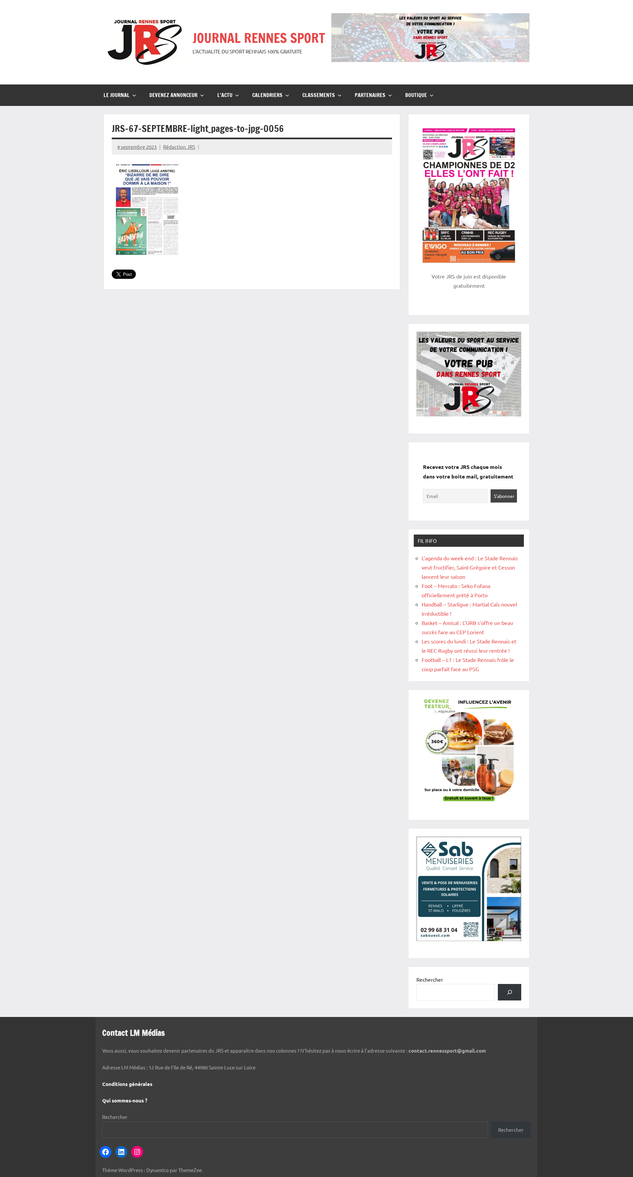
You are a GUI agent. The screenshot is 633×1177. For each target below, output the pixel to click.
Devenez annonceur (173, 95)
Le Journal (117, 95)
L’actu (224, 95)
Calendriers (267, 95)
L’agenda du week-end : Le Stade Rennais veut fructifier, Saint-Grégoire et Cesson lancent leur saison (470, 567)
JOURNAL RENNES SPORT (259, 37)
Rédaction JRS (179, 147)
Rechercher (429, 979)
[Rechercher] (509, 992)
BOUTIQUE (416, 95)
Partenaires (370, 95)
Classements (318, 95)
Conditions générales (127, 1084)
